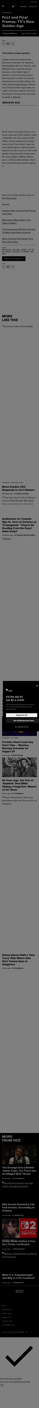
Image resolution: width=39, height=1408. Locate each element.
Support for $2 (21, 715)
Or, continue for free (21, 727)
